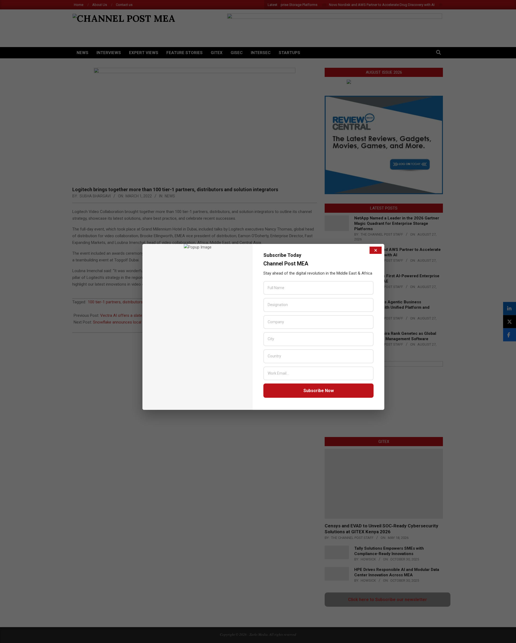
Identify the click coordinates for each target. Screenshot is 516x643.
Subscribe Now (318, 390)
